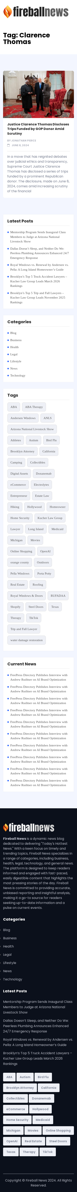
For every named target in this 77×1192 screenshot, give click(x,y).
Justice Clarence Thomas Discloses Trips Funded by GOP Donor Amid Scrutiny (38, 129)
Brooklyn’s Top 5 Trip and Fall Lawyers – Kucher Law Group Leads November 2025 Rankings (37, 297)
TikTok (33, 618)
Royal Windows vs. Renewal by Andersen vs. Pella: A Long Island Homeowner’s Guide (39, 267)
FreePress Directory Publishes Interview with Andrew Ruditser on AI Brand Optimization (39, 677)
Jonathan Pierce (23, 140)
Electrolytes (41, 484)
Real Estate (17, 584)
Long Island (36, 529)
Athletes (15, 440)
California (49, 451)
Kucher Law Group (50, 518)
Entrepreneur (18, 495)
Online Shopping (21, 551)
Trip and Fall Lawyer (23, 629)
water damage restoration (26, 640)
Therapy (15, 618)
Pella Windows (19, 573)
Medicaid (57, 529)
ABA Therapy (34, 407)
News (13, 368)
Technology (17, 375)
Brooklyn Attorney (22, 451)
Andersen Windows (23, 418)
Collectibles (37, 462)
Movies (35, 540)
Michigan (16, 540)
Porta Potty (44, 573)
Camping (16, 462)
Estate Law (42, 495)
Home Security (20, 518)
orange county (19, 562)
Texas (55, 606)
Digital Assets (19, 473)
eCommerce (18, 484)
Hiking (14, 507)
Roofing (38, 584)
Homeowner (58, 507)
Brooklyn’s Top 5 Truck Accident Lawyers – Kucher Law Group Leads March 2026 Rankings (38, 281)
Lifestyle (15, 361)
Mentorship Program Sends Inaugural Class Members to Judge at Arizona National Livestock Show (38, 237)
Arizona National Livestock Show (32, 429)
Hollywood (34, 507)
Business (16, 340)
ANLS (48, 418)
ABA (13, 407)
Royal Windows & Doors (26, 595)
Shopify (15, 606)
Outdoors (43, 562)
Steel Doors (36, 606)
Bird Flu (51, 440)
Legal (13, 354)
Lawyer (15, 529)
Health (14, 347)
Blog (13, 333)
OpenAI (45, 551)
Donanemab (44, 473)
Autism (33, 440)
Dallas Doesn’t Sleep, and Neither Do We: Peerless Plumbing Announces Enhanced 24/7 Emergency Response (39, 253)
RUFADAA (58, 595)
